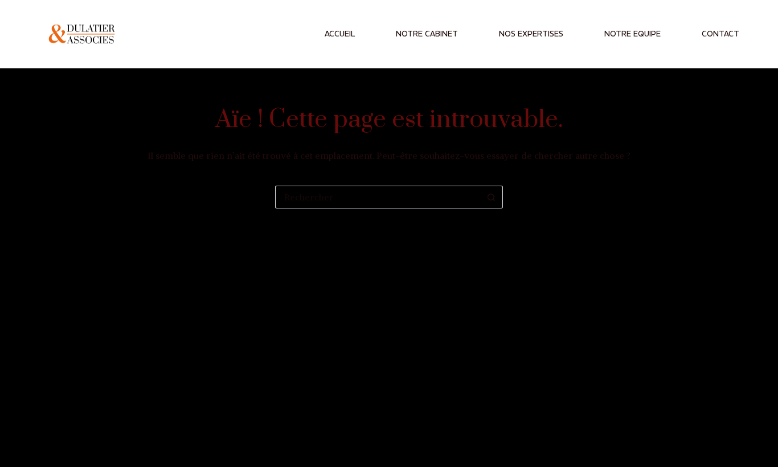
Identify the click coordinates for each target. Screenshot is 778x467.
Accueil (340, 34)
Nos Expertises (531, 34)
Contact (720, 34)
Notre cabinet (427, 34)
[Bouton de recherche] (491, 197)
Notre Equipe (632, 34)
